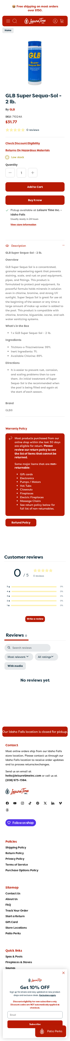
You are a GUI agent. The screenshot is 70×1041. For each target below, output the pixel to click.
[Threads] (7, 810)
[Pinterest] (37, 803)
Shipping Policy (15, 847)
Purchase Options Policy (21, 870)
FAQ (8, 904)
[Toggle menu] (8, 21)
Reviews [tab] (16, 635)
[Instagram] (22, 803)
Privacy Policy (14, 859)
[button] (35, 586)
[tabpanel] (35, 683)
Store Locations (16, 927)
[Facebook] (7, 803)
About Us (11, 899)
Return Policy (14, 853)
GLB (12, 109)
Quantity (11, 164)
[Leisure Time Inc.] (35, 21)
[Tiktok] (30, 803)
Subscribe (35, 1024)
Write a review (35, 618)
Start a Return (15, 916)
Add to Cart (35, 187)
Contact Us (12, 893)
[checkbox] (15, 666)
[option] (35, 63)
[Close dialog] (63, 972)
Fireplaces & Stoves (18, 962)
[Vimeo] (60, 803)
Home (8, 30)
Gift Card (11, 922)
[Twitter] (45, 803)
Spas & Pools (14, 956)
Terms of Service (16, 864)
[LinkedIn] (53, 803)
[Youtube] (15, 803)
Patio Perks (13, 933)
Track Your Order (16, 910)
